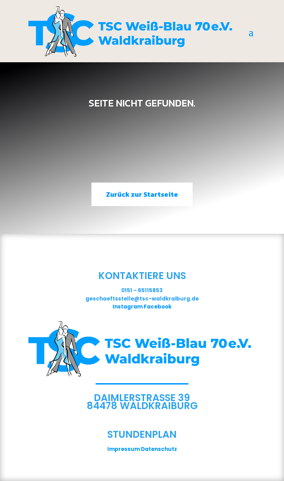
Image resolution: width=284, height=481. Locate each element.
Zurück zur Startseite (142, 194)
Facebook (157, 306)
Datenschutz (159, 449)
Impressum (123, 449)
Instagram (128, 306)
